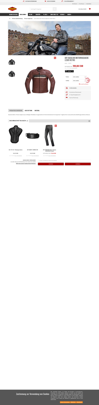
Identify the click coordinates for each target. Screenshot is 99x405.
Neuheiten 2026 (13, 14)
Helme (31, 14)
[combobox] (79, 77)
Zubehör (38, 14)
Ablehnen (73, 402)
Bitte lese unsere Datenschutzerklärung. (26, 163)
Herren (62, 14)
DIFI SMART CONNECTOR (32, 150)
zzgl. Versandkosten (73, 68)
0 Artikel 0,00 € (82, 9)
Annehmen (79, 402)
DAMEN (51, 164)
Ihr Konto (74, 3)
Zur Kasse (81, 3)
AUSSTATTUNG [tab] (28, 110)
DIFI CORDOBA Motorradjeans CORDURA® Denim (49, 150)
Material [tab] (37, 110)
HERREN (78, 164)
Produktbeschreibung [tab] (15, 110)
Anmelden (88, 3)
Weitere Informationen (65, 402)
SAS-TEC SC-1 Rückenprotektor (16, 150)
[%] (40, 104)
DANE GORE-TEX (54, 14)
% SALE (45, 14)
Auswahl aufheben (84, 84)
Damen (69, 14)
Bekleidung (23, 14)
